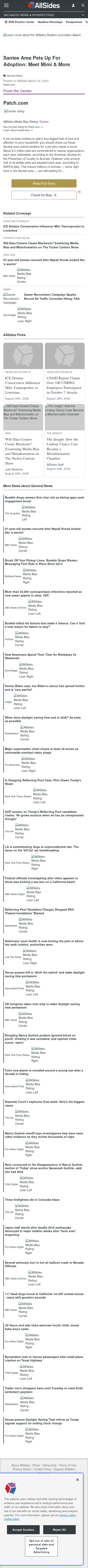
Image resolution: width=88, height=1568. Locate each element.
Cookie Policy (42, 1469)
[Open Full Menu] (6, 5)
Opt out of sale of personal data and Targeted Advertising (41, 1546)
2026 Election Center (21, 22)
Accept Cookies (23, 1530)
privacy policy (68, 1515)
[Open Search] (83, 5)
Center (44, 121)
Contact (44, 1473)
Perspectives (74, 22)
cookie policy (12, 1519)
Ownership (49, 1465)
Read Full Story (44, 183)
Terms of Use (67, 1465)
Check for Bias (41, 195)
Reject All (59, 1530)
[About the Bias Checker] (79, 191)
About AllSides (20, 1465)
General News (15, 75)
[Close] (77, 1479)
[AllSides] (44, 5)
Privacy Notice (22, 1469)
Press (36, 1465)
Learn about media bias (16, 130)
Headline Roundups (50, 22)
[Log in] (73, 5)
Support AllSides (64, 1469)
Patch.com (9, 84)
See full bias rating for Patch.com (21, 126)
